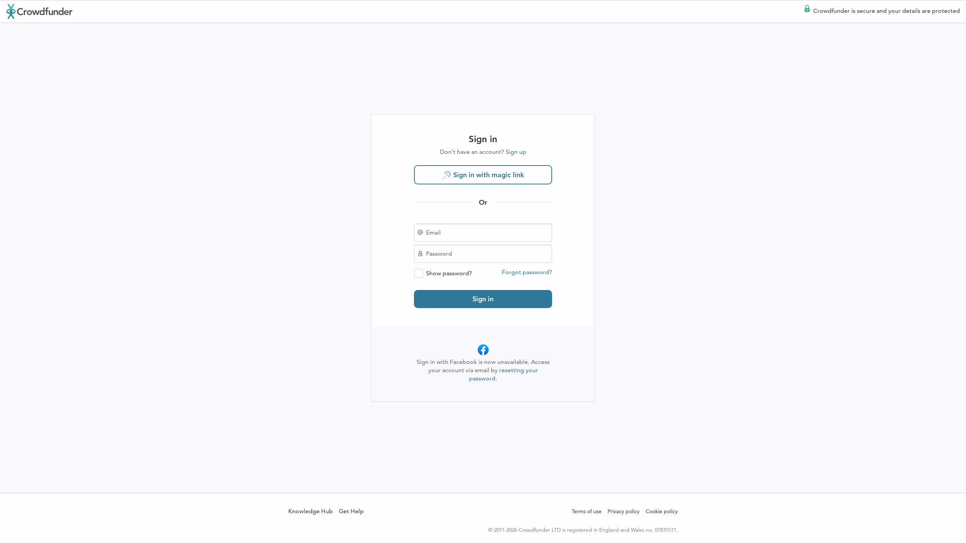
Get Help (351, 511)
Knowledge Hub (310, 511)
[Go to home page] (39, 11)
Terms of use (586, 511)
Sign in (483, 299)
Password (439, 254)
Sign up (516, 151)
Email (433, 233)
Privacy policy (624, 511)
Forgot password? (527, 272)
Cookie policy (662, 511)
